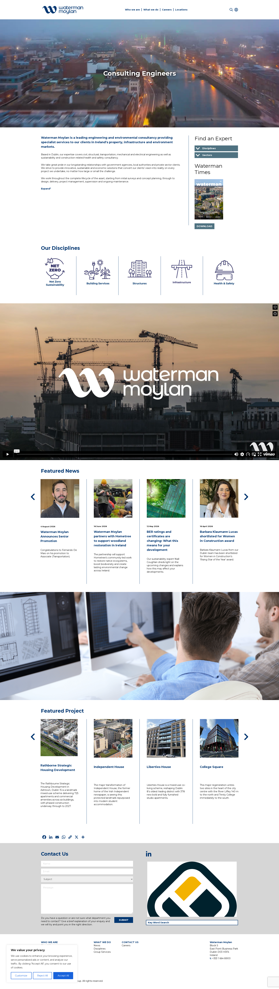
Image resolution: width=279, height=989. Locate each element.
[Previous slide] (33, 497)
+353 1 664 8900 (221, 958)
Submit (124, 920)
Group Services (102, 951)
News (97, 945)
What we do (150, 9)
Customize (21, 975)
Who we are (132, 9)
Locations (181, 9)
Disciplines (99, 948)
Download (204, 226)
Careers (167, 9)
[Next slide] (246, 497)
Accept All (63, 975)
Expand (46, 188)
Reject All (42, 975)
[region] (42, 964)
